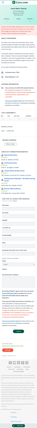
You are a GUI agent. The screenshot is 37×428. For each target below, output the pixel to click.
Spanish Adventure (10, 155)
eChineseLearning (10, 163)
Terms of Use (11, 369)
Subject (4, 269)
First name (5, 205)
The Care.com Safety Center (10, 321)
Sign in (15, 201)
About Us (9, 366)
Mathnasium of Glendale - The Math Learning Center (19, 180)
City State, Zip (6, 227)
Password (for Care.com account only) (14, 250)
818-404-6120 (18, 15)
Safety (27, 369)
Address (4, 220)
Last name (5, 212)
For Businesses (26, 366)
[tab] (18, 258)
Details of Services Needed (10, 258)
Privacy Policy (13, 293)
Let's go (7, 350)
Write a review (10, 144)
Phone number (6, 235)
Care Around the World (18, 371)
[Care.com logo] (19, 2)
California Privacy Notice (16, 421)
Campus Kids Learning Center (14, 171)
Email (4, 242)
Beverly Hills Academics (12, 189)
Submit (18, 331)
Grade (4, 261)
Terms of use (13, 412)
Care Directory (17, 366)
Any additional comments (10, 275)
